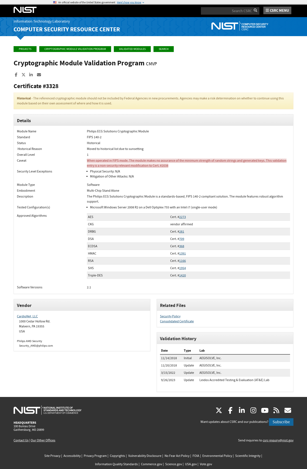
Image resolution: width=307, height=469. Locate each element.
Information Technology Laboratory (42, 21)
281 (181, 231)
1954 (182, 268)
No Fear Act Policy (177, 456)
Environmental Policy (217, 456)
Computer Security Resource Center (67, 29)
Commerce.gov (151, 464)
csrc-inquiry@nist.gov (278, 440)
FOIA (196, 456)
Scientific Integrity (247, 456)
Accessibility (72, 456)
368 (181, 246)
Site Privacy (52, 456)
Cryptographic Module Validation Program (75, 49)
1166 (182, 261)
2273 (182, 217)
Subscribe (281, 422)
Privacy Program (95, 456)
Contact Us (21, 440)
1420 (182, 275)
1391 (182, 253)
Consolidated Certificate (177, 321)
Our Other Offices (43, 440)
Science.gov (173, 464)
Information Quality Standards (116, 464)
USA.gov (191, 464)
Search (164, 49)
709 (181, 239)
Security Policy (170, 316)
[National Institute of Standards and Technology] (47, 410)
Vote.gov (206, 464)
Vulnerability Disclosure (144, 456)
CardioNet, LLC (27, 316)
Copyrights (117, 456)
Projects (25, 49)
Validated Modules (132, 49)
